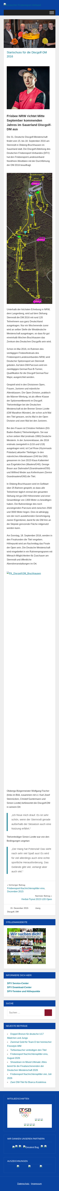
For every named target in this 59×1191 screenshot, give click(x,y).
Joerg (37, 908)
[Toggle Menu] (51, 12)
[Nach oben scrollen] (54, 1186)
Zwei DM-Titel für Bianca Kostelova (28, 1082)
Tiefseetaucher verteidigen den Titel (28, 1050)
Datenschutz (23, 1183)
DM (17, 912)
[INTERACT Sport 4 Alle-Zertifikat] (18, 1167)
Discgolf (10, 912)
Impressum (36, 1183)
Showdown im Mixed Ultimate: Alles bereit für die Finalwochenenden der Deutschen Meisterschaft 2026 (27, 1066)
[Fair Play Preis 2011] (41, 1167)
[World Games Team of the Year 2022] (29, 1167)
